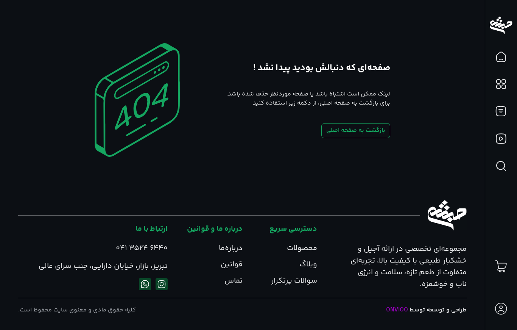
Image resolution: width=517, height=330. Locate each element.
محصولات (302, 248)
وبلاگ (308, 265)
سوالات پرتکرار (294, 281)
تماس (233, 281)
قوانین (232, 265)
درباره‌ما (231, 248)
